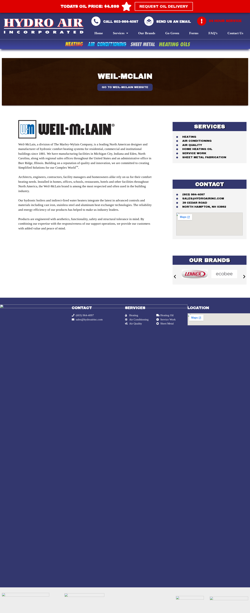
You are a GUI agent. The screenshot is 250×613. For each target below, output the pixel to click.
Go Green (172, 33)
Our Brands (146, 33)
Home (98, 33)
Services (118, 33)
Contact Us (235, 33)
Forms (193, 33)
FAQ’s (212, 33)
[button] (164, 6)
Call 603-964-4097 (120, 21)
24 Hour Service (225, 21)
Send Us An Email (173, 21)
